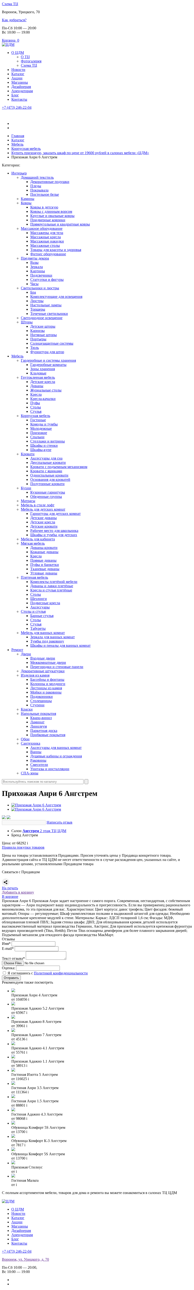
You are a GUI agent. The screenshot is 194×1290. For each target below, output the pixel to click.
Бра (33, 292)
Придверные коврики (47, 220)
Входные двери (42, 658)
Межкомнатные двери (48, 662)
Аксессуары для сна (46, 458)
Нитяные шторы (43, 335)
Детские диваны (43, 518)
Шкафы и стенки (44, 445)
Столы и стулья (33, 611)
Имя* (6, 944)
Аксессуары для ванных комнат (56, 748)
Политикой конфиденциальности (61, 973)
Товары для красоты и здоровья (55, 250)
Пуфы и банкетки (44, 565)
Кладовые (38, 373)
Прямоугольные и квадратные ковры (60, 224)
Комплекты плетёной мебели (53, 582)
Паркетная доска (43, 731)
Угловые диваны (43, 573)
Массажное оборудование (41, 228)
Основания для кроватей (50, 480)
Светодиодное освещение (41, 318)
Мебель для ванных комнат (43, 633)
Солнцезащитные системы (51, 343)
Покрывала (39, 190)
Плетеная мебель (34, 577)
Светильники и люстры (40, 288)
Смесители (39, 765)
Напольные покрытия (38, 714)
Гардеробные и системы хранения (48, 360)
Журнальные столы (46, 390)
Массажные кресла (45, 237)
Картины (37, 271)
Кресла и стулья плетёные (51, 590)
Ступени (37, 705)
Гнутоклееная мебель (38, 377)
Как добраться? (14, 20)
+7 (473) (16, 107)
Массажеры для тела (46, 233)
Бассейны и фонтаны (47, 680)
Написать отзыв (59, 822)
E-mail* (8, 949)
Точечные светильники (49, 314)
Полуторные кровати (47, 484)
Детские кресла (42, 382)
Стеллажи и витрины (47, 441)
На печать (10, 888)
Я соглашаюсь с (48, 973)
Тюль (34, 348)
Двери (26, 654)
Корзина (10, 40)
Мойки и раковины (46, 692)
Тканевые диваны (44, 569)
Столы (35, 407)
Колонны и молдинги (47, 684)
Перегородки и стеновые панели (56, 667)
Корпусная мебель (35, 416)
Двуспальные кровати (48, 462)
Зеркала (36, 267)
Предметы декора (35, 258)
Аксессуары (40, 607)
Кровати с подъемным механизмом (58, 467)
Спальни (37, 437)
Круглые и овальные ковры (52, 216)
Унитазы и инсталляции (49, 769)
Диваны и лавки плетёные (51, 586)
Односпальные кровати (49, 475)
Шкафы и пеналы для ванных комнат (60, 645)
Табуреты (38, 628)
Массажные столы (45, 245)
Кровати (28, 454)
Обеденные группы (46, 497)
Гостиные (38, 420)
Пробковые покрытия (47, 735)
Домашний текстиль (37, 177)
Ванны (35, 752)
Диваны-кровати (43, 548)
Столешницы (41, 701)
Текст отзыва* (13, 958)
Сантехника (30, 743)
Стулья (35, 411)
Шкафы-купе (40, 450)
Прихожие (38, 433)
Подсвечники (41, 275)
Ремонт (17, 650)
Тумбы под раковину (47, 641)
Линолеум (38, 726)
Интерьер (19, 173)
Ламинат (37, 722)
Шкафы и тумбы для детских (53, 535)
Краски (27, 709)
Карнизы (37, 331)
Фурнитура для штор (47, 352)
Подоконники (41, 697)
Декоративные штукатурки (43, 671)
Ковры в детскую (44, 207)
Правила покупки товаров (23, 847)
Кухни (26, 488)
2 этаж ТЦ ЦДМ (44, 831)
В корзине (10, 897)
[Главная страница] (8, 45)
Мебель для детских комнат (43, 509)
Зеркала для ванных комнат (52, 637)
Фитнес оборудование (48, 254)
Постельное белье (44, 194)
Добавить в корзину (18, 892)
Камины (27, 199)
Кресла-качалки (43, 399)
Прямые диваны (43, 560)
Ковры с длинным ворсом (51, 211)
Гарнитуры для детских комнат (55, 514)
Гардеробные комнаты (48, 365)
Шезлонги (38, 599)
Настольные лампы (46, 305)
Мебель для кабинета (38, 539)
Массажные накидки (47, 241)
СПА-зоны (29, 773)
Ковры (26, 203)
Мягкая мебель (33, 543)
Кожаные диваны (44, 552)
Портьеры (38, 339)
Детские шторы (42, 326)
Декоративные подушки (49, 182)
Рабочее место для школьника (54, 531)
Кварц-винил (41, 718)
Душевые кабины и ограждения (56, 756)
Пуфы (35, 403)
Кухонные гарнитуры (47, 492)
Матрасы (28, 501)
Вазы (34, 263)
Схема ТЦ (10, 4)
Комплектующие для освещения (56, 297)
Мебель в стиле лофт (37, 505)
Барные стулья (41, 616)
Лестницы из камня (46, 688)
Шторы (27, 322)
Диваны (36, 386)
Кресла (36, 394)
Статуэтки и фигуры (47, 280)
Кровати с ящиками (46, 471)
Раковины (38, 760)
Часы (34, 284)
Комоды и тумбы (44, 424)
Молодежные (41, 428)
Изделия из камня (35, 675)
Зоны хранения (42, 369)
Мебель (17, 356)
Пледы (35, 186)
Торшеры (37, 309)
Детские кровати (43, 526)
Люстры (37, 301)
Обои (25, 739)
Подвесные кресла (45, 603)
